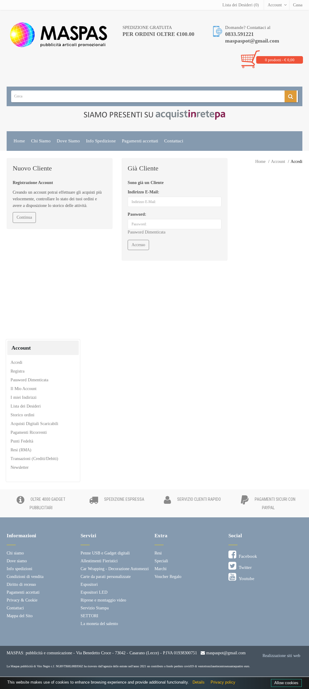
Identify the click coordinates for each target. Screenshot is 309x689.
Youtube (245, 578)
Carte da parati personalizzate (106, 576)
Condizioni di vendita (25, 576)
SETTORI (89, 616)
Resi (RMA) (21, 450)
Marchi (160, 569)
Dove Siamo (68, 140)
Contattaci (173, 140)
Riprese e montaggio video (103, 600)
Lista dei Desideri (26, 406)
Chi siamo (15, 553)
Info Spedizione (101, 140)
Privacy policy (223, 682)
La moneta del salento (99, 623)
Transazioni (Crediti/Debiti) (34, 458)
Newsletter (20, 467)
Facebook (246, 556)
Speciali (161, 561)
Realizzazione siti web (281, 655)
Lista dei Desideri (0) (240, 5)
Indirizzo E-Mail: (143, 192)
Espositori (89, 584)
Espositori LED (94, 592)
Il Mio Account (24, 388)
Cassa (297, 5)
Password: (137, 214)
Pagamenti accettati (140, 140)
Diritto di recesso (21, 584)
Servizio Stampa (95, 608)
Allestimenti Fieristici (99, 561)
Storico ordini (22, 415)
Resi (158, 553)
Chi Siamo (41, 140)
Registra (17, 371)
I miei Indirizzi (24, 397)
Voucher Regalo (167, 576)
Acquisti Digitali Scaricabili (34, 423)
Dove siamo (17, 561)
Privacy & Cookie (22, 600)
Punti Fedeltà (22, 441)
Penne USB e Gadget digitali (105, 553)
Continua (24, 217)
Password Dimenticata (146, 232)
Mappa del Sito (20, 616)
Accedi (296, 161)
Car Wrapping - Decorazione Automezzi (115, 569)
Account (275, 5)
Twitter (244, 567)
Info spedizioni (19, 569)
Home (19, 140)
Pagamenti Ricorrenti (29, 432)
